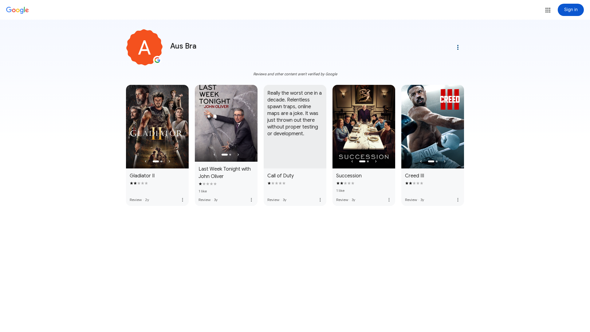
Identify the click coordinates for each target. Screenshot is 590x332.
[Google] (17, 10)
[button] (548, 10)
